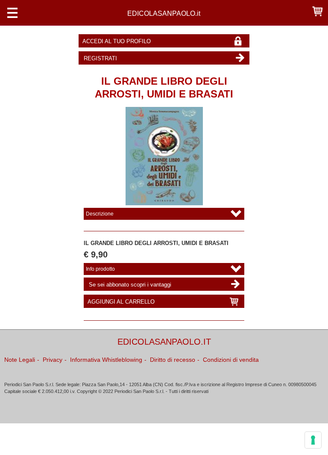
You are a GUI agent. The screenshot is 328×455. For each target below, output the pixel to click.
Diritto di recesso (172, 359)
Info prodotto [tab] (100, 269)
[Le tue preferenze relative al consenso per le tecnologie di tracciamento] (313, 440)
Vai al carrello (317, 11)
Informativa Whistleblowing (106, 359)
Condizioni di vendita (231, 359)
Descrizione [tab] (100, 214)
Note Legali (19, 359)
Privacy (52, 359)
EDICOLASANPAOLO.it (163, 13)
